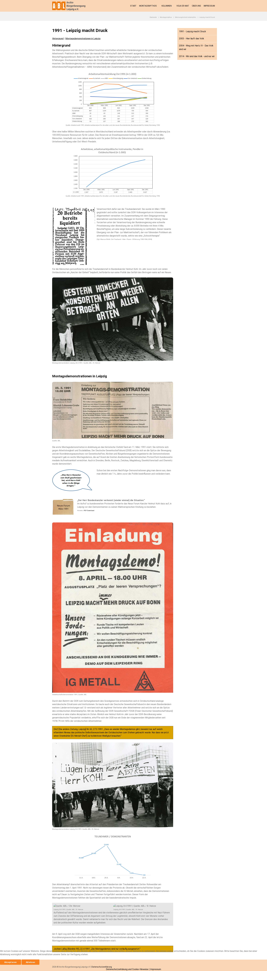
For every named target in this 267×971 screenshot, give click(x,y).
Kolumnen (167, 6)
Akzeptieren (10, 962)
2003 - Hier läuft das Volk (191, 38)
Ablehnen (30, 962)
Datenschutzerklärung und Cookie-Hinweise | (128, 969)
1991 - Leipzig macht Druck (192, 31)
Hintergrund (58, 38)
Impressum (209, 6)
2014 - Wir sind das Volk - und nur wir (197, 56)
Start (133, 6)
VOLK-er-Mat (182, 6)
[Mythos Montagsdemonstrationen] (70, 6)
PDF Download (89, 510)
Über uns (196, 6)
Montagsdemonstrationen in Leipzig (82, 38)
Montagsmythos (148, 6)
